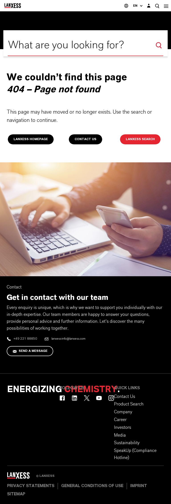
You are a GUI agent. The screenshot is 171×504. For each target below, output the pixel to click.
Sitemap (16, 494)
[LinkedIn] (74, 398)
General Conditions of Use (92, 486)
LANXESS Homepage (31, 139)
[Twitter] (87, 398)
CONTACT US (85, 139)
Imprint (138, 486)
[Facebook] (62, 398)
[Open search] (157, 5)
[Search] (158, 45)
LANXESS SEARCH (140, 139)
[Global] (126, 5)
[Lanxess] (21, 477)
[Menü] (166, 5)
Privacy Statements (30, 486)
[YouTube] (99, 398)
